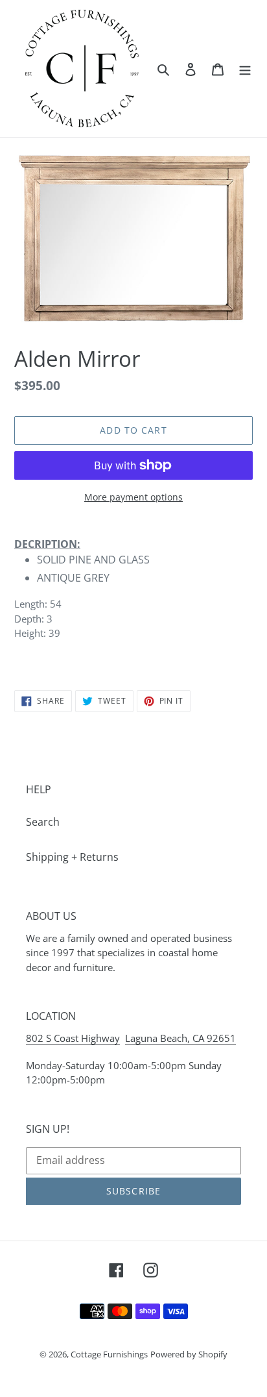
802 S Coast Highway (73, 1038)
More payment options (133, 497)
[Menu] (245, 68)
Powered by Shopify (188, 1354)
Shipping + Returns (72, 857)
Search (43, 822)
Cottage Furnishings (109, 1354)
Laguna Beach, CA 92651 (180, 1038)
